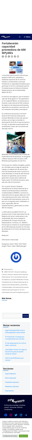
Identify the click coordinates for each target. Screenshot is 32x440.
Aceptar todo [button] (23, 436)
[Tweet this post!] (6, 57)
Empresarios (8, 269)
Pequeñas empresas (12, 382)
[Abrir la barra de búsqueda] (19, 37)
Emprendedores (10, 374)
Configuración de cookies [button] (10, 436)
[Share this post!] (3, 57)
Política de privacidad (11, 405)
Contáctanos (8, 409)
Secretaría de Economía (20, 287)
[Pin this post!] (12, 57)
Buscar (25, 316)
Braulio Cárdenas (20, 272)
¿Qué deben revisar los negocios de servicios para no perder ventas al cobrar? (16, 352)
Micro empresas (10, 378)
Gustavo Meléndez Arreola (19, 280)
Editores (20, 407)
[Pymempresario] (5, 37)
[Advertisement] (16, 17)
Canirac (4, 274)
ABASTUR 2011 (9, 272)
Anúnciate (13, 407)
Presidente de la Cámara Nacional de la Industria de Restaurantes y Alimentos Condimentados (15, 284)
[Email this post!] (18, 57)
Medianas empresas (12, 386)
